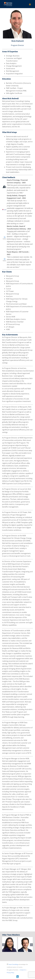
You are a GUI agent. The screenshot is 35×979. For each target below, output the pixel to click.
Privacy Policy (10, 972)
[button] (3, 944)
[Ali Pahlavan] (25, 944)
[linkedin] (17, 976)
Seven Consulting (13, 964)
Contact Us (23, 970)
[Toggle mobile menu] (30, 4)
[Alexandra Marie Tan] (9, 944)
